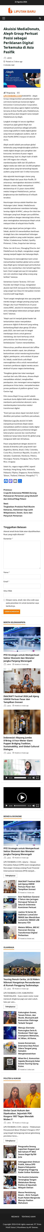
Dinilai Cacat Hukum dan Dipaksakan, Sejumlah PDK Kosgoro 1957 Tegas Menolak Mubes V (19, 1115)
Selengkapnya (11, 876)
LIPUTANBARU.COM (13, 96)
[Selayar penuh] (37, 778)
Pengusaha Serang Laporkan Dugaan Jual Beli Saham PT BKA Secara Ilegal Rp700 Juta (10, 1151)
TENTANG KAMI (29, 1217)
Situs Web (8, 591)
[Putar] (6, 778)
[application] (22, 769)
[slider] (20, 777)
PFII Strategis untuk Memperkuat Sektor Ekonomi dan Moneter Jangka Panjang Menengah (21, 657)
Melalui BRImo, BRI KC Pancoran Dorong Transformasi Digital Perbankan (10, 932)
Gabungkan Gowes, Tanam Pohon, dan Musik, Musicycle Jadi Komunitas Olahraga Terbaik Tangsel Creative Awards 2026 (10, 1017)
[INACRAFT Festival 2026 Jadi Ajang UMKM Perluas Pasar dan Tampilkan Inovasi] (22, 680)
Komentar (8, 539)
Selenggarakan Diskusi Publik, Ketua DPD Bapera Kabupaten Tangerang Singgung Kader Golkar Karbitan (10, 1166)
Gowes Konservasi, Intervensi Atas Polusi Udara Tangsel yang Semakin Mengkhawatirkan (10, 1048)
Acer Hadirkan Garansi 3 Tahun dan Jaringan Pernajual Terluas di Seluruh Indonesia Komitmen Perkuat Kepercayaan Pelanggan (10, 901)
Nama (7, 572)
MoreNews (21, 1227)
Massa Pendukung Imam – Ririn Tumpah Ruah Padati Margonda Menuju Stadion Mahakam (10, 1197)
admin (9, 58)
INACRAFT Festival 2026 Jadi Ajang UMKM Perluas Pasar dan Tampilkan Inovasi (21, 699)
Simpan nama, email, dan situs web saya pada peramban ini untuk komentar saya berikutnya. (22, 603)
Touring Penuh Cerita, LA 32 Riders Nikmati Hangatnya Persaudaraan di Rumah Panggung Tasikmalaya (22, 982)
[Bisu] (34, 778)
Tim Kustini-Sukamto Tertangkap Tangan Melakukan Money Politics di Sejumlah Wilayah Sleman (10, 1182)
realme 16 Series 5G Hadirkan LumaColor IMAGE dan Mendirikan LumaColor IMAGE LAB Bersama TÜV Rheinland (10, 917)
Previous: (21, 494)
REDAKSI (15, 1217)
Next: (19, 509)
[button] (3, 18)
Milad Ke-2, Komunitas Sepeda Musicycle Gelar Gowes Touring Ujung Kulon (10, 1063)
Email (6, 582)
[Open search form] (40, 18)
